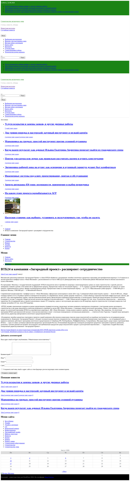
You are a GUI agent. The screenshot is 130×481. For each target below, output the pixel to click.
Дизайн (7, 245)
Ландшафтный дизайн (12, 432)
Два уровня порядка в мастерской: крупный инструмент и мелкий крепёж (30, 8)
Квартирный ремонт (12, 428)
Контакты (8, 46)
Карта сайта (9, 45)
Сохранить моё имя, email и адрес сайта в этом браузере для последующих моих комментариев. (36, 369)
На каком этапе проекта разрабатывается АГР (31, 193)
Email (3, 362)
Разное (7, 248)
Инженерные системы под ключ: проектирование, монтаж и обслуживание (46, 176)
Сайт (2, 365)
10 (11, 461)
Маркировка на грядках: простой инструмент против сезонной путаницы (30, 10)
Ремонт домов (10, 441)
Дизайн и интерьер (11, 425)
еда (6, 426)
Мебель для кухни (11, 434)
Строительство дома (12, 447)
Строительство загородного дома (12, 21)
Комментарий (6, 354)
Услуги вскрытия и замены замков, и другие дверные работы (26, 6)
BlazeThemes (49, 477)
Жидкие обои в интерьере (14, 43)
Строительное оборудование (15, 443)
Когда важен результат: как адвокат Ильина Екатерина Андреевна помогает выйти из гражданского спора (42, 12)
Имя (3, 358)
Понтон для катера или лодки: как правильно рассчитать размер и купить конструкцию (54, 158)
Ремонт (7, 243)
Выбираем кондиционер (13, 39)
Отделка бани (9, 48)
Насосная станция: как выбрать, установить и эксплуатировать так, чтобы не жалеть (52, 217)
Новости (8, 246)
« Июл (64, 471)
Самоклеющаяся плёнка (13, 50)
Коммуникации (10, 430)
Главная (7, 239)
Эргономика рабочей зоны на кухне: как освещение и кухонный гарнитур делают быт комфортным (60, 167)
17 (11, 463)
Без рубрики (9, 421)
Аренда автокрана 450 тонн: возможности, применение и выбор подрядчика (47, 184)
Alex (2, 274)
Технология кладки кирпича (15, 52)
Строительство (10, 241)
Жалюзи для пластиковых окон (15, 41)
